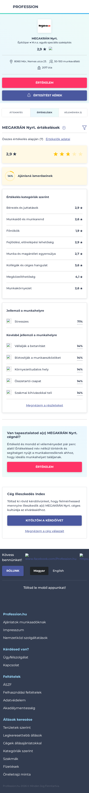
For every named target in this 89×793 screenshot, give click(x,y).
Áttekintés (16, 112)
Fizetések (11, 767)
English (58, 571)
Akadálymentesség (19, 708)
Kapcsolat (11, 665)
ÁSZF (7, 685)
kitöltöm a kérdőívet (44, 520)
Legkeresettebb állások (22, 735)
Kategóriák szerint (18, 751)
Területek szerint (17, 728)
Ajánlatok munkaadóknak (24, 622)
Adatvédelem (14, 700)
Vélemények (73, 112)
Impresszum (13, 630)
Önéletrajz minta (17, 774)
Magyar (39, 571)
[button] (84, 127)
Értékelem (44, 82)
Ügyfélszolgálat (15, 657)
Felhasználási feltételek (22, 692)
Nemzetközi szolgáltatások (25, 638)
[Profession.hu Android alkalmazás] (57, 598)
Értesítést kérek (47, 95)
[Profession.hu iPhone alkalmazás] (27, 598)
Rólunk (12, 571)
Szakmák (10, 759)
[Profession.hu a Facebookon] (49, 557)
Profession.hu (25, 7)
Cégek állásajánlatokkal (22, 743)
